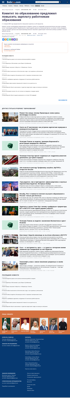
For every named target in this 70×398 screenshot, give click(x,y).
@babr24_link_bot (11, 339)
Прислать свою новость (30, 368)
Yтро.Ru (18, 9)
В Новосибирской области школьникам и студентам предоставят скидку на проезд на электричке (24, 87)
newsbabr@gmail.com (9, 50)
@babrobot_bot (10, 376)
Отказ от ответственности (33, 373)
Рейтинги (27, 5)
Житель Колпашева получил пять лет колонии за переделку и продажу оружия (20, 91)
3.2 (10, 395)
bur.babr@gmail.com (35, 342)
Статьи (32, 5)
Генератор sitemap (33, 395)
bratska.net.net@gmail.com (13, 345)
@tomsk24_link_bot (34, 364)
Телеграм (7, 45)
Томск (45, 151)
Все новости (63, 100)
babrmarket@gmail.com (12, 383)
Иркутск (47, 123)
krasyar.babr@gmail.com (35, 354)
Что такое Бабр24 (31, 380)
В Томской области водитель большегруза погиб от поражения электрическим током (22, 75)
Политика (41, 151)
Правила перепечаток (32, 375)
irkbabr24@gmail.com (35, 348)
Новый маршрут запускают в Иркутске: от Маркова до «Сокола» (17, 67)
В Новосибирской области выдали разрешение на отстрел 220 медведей (19, 95)
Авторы (21, 5)
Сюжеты (10, 5)
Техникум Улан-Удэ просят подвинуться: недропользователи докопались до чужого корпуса (43, 156)
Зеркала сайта (30, 390)
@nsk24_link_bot (34, 358)
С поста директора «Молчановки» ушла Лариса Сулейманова (16, 63)
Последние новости (8, 55)
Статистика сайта (31, 384)
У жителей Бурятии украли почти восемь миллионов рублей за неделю (18, 59)
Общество (36, 151)
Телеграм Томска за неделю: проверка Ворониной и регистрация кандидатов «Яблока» (39, 142)
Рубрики (16, 5)
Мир (30, 9)
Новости (37, 5)
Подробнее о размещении (8, 386)
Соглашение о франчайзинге (34, 377)
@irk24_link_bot (34, 346)
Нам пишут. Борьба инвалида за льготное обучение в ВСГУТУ (43, 235)
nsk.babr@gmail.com (35, 359)
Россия (35, 202)
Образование (24, 9)
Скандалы (35, 243)
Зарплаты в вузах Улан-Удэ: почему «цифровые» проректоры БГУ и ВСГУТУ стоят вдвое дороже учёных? (43, 207)
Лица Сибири (7, 314)
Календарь (29, 388)
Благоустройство (41, 123)
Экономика (33, 123)
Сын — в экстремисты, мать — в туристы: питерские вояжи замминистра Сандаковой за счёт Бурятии (43, 248)
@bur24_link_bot (34, 340)
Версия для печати (31, 35)
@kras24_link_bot (34, 352)
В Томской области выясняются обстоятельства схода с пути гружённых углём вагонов (22, 71)
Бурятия (43, 137)
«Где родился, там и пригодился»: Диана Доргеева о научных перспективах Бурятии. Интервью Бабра (43, 183)
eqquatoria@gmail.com (12, 378)
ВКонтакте (7, 46)
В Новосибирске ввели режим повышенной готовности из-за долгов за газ (19, 83)
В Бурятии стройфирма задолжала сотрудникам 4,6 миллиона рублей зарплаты (21, 79)
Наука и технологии (37, 189)
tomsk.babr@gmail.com (35, 365)
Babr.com (14, 2)
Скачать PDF (40, 35)
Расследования (36, 137)
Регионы (5, 5)
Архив (42, 5)
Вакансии (29, 381)
